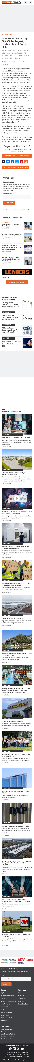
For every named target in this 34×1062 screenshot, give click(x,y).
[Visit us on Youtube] (22, 1048)
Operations (7, 34)
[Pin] (21, 161)
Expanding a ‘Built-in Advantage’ (12, 618)
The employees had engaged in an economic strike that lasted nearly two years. (16, 588)
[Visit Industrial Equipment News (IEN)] (21, 960)
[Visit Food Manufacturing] (12, 960)
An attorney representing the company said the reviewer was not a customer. (16, 517)
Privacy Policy (11, 1054)
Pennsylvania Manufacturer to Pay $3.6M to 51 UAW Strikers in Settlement (16, 584)
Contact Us (17, 1052)
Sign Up (6, 984)
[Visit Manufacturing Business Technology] (21, 962)
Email (2, 975)
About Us (9, 1052)
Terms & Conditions (23, 1054)
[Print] (3, 161)
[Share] (8, 161)
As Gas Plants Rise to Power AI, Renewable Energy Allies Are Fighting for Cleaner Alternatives (16, 863)
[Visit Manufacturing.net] (12, 962)
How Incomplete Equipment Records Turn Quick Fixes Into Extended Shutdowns (16, 689)
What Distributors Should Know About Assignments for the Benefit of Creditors (16, 900)
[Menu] (30, 2)
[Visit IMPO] (29, 960)
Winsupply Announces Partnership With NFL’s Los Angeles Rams (17, 654)
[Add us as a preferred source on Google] (26, 161)
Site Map (26, 1056)
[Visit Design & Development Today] (4, 960)
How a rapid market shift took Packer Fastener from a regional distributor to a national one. (16, 725)
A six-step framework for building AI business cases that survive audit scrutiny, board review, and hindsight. (16, 442)
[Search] (26, 2)
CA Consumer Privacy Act (14, 1056)
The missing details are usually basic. (13, 692)
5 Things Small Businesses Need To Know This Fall (10, 330)
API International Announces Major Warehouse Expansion (11, 235)
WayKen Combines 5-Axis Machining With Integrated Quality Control (11, 259)
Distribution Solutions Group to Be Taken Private (15, 792)
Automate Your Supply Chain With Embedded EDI (11, 344)
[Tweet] (17, 161)
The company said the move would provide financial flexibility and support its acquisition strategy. (16, 830)
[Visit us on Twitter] (18, 1048)
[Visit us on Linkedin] (14, 1048)
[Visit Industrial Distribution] (4, 962)
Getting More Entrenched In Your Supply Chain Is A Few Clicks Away (11, 305)
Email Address (8, 193)
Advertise (25, 1052)
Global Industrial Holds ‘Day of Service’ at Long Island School (16, 755)
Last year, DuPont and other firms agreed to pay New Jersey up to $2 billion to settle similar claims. (17, 941)
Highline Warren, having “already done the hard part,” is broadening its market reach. (16, 622)
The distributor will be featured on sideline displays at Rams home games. (15, 659)
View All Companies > (17, 282)
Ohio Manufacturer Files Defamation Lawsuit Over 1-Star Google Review (11, 247)
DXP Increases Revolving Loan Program (15, 826)
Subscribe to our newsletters (17, 156)
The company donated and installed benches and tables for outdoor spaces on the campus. (16, 759)
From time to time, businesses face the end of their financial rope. (16, 905)
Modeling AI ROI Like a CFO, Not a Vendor (11, 225)
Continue (9, 202)
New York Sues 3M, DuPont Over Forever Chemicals (16, 935)
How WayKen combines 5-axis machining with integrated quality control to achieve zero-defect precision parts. (17, 553)
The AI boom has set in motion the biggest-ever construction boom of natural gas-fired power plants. (17, 869)
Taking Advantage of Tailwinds (12, 721)
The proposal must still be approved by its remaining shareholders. (15, 796)
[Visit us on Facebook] (10, 1048)
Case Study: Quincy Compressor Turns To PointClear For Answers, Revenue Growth (10, 317)
